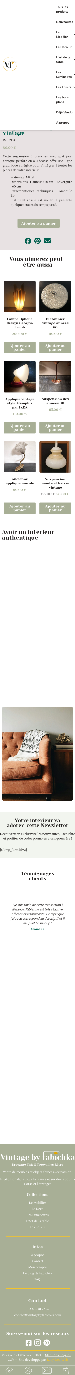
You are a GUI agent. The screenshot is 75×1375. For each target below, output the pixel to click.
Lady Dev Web (57, 1360)
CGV (11, 1360)
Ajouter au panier (38, 223)
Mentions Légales (58, 1355)
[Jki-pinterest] (46, 1343)
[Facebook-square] (28, 1343)
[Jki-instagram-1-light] (37, 1343)
